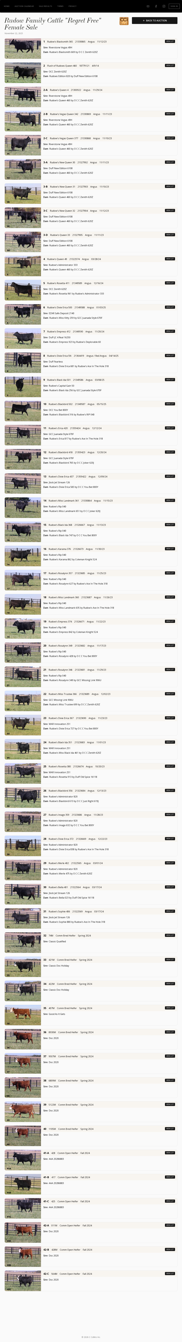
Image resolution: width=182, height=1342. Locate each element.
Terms (60, 6)
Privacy (72, 6)
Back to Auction (156, 20)
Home (7, 6)
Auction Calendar (24, 6)
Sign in (174, 6)
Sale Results (45, 6)
